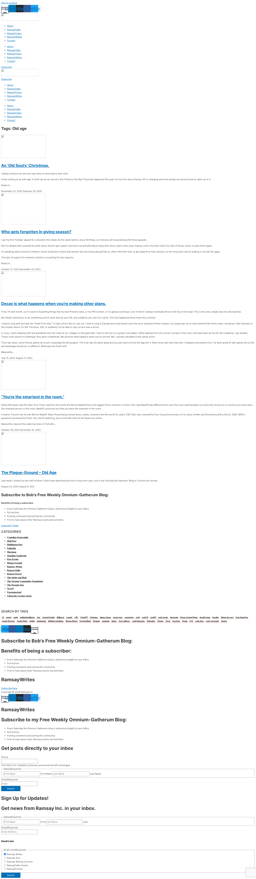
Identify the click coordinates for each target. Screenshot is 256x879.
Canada (69, 617)
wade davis (199, 621)
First (43, 821)
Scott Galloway (124, 621)
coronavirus (129, 617)
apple (16, 617)
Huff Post (11, 541)
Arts (38, 617)
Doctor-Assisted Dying (188, 617)
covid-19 (145, 617)
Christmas (94, 617)
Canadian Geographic (17, 537)
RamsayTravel (14, 574)
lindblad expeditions (56, 621)
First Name (46, 773)
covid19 (153, 617)
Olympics (96, 621)
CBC (76, 617)
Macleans (11, 552)
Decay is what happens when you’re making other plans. (53, 303)
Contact (11, 40)
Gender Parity (22, 621)
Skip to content (9, 2)
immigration (41, 621)
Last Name (95, 773)
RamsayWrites (14, 36)
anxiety (9, 617)
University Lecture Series (19, 596)
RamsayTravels (15, 868)
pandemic (105, 621)
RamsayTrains (14, 33)
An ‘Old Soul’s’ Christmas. (25, 165)
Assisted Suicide (48, 617)
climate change (105, 617)
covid (138, 617)
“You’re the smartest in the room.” (32, 396)
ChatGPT (84, 617)
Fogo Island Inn (242, 617)
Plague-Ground (14, 563)
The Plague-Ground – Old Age (29, 472)
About (10, 26)
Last (85, 821)
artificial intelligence (27, 617)
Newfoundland (85, 621)
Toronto (160, 621)
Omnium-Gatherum (17, 555)
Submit (11, 788)
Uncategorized (14, 592)
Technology (151, 621)
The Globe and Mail (16, 577)
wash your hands (212, 621)
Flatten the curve (227, 617)
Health (32, 621)
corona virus (118, 617)
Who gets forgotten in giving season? (36, 231)
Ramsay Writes (14, 566)
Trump (184, 621)
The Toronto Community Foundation (25, 581)
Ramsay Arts (13, 858)
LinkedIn (11, 548)
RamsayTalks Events (17, 865)
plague (114, 621)
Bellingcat (60, 617)
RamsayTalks (14, 29)
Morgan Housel (71, 621)
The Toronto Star (15, 585)
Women (224, 621)
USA (191, 621)
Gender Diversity (8, 621)
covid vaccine (163, 617)
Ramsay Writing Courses (20, 861)
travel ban (176, 621)
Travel (10, 588)
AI (3, 617)
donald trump (205, 617)
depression (174, 617)
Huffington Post (14, 544)
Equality (215, 617)
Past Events (12, 559)
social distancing (138, 621)
